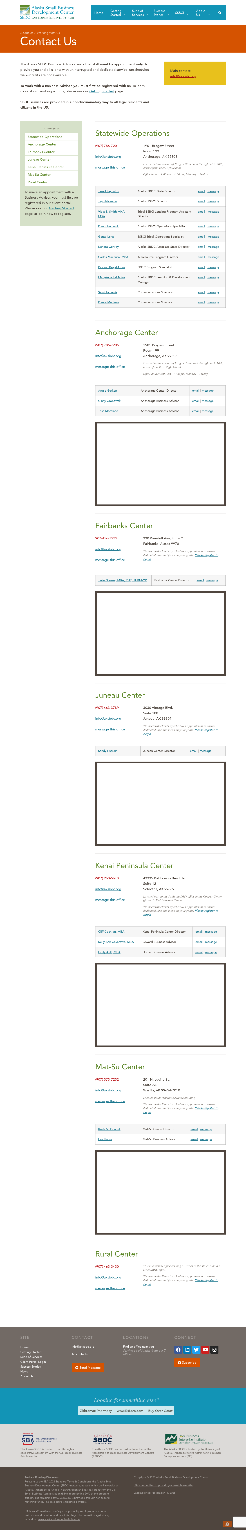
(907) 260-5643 (107, 878)
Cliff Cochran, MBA (111, 931)
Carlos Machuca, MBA (113, 257)
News (24, 1371)
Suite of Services (138, 13)
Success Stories (159, 13)
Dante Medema (108, 302)
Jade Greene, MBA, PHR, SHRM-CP (122, 580)
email (201, 191)
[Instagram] (214, 1350)
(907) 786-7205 (107, 345)
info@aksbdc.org (183, 76)
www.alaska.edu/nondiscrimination (59, 1519)
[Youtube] (205, 1350)
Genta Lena (106, 236)
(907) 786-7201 (107, 146)
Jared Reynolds (108, 191)
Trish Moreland (108, 411)
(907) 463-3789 (107, 708)
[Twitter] (196, 1350)
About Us (200, 13)
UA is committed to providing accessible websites (163, 1485)
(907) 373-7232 (107, 1079)
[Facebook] (178, 1350)
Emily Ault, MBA (109, 952)
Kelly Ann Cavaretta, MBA (116, 942)
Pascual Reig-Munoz (111, 267)
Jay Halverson (107, 201)
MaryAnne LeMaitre (111, 277)
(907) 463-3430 (107, 1266)
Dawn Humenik (108, 226)
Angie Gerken (107, 390)
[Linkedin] (187, 1350)
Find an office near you (138, 1346)
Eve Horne (105, 1139)
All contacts (80, 1354)
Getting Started (115, 13)
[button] (88, 1367)
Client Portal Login (33, 1361)
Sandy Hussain (107, 751)
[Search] (220, 12)
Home (98, 13)
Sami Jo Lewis (107, 292)
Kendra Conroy (108, 246)
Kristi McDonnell (109, 1129)
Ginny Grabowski (109, 401)
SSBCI (179, 13)
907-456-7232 (106, 538)
